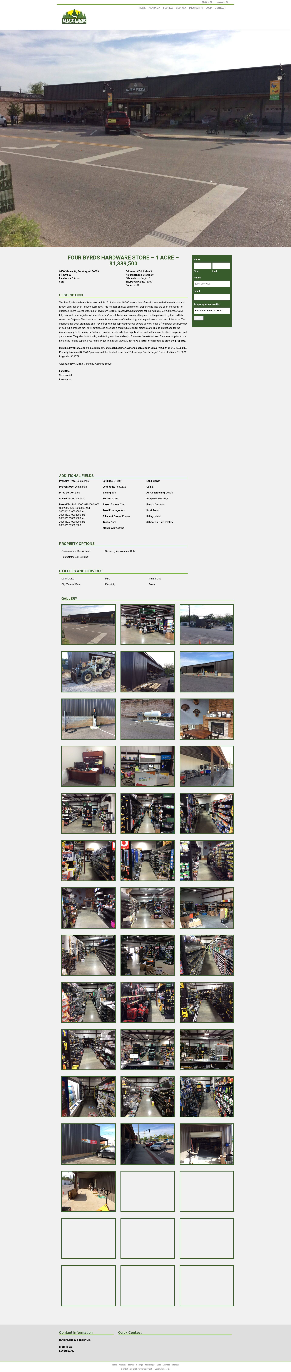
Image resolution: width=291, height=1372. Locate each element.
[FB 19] (88, 907)
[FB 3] (207, 624)
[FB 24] (207, 955)
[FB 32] (147, 1096)
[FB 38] (147, 1191)
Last (214, 271)
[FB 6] (207, 671)
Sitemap (175, 1365)
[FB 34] (88, 1144)
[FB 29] (147, 1049)
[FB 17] (147, 860)
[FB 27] (207, 1002)
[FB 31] (88, 1096)
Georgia (181, 8)
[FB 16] (88, 860)
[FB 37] (88, 1191)
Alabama (154, 8)
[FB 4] (88, 671)
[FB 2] (147, 624)
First (196, 271)
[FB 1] (88, 624)
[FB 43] (88, 1285)
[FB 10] (88, 766)
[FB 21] (207, 907)
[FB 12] (207, 766)
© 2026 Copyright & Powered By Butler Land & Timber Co (145, 1369)
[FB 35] (147, 1144)
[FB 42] (207, 1238)
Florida (168, 8)
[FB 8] (147, 719)
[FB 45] (207, 1285)
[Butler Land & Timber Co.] (86, 17)
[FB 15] (207, 813)
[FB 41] (147, 1238)
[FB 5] (147, 671)
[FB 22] (88, 955)
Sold (209, 8)
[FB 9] (207, 719)
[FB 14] (147, 813)
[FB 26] (147, 1002)
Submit (198, 318)
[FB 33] (207, 1096)
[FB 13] (88, 813)
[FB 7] (88, 719)
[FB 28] (88, 1049)
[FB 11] (147, 766)
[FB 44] (147, 1285)
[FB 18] (207, 860)
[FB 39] (207, 1191)
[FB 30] (207, 1049)
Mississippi (196, 8)
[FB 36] (207, 1144)
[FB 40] (88, 1238)
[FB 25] (88, 1002)
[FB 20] (147, 907)
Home (142, 8)
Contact (221, 8)
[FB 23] (147, 955)
